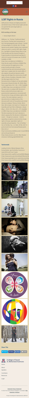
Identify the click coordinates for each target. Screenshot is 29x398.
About (3, 367)
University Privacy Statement (14, 389)
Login (3, 378)
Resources (4, 375)
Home (3, 364)
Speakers (3, 370)
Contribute (4, 373)
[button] (4, 351)
